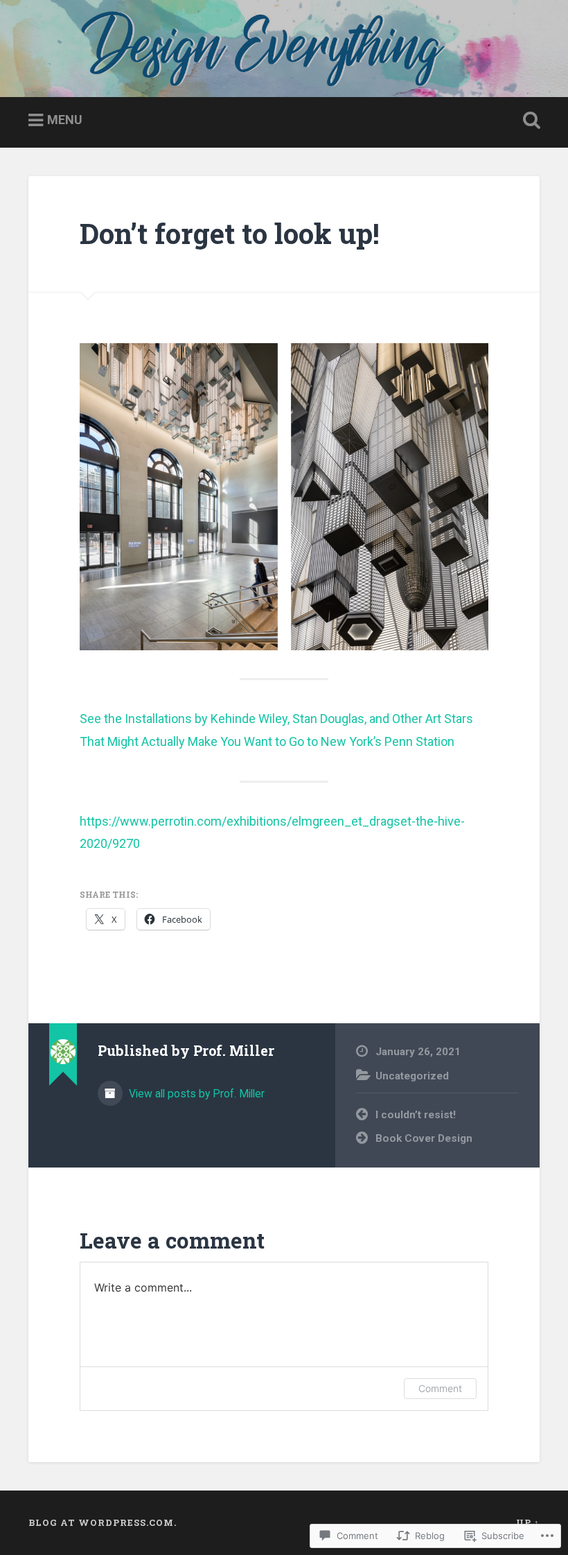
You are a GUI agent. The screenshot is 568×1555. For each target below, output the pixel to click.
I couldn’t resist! (415, 1115)
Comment (440, 1388)
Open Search (528, 120)
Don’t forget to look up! (230, 233)
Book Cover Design (423, 1138)
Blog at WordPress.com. (102, 1522)
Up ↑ (528, 1522)
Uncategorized (412, 1076)
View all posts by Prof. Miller (195, 1093)
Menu (64, 119)
